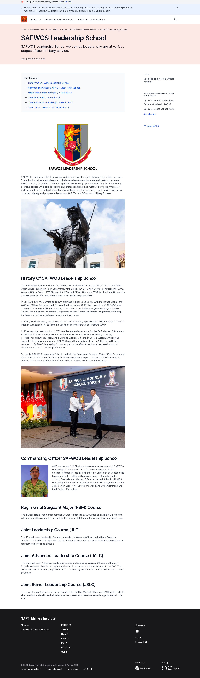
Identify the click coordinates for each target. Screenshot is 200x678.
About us (25, 625)
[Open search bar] (175, 19)
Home (23, 30)
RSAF (63, 638)
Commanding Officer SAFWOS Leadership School (54, 87)
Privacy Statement (54, 669)
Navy (63, 634)
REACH (86, 669)
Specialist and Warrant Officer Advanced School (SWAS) (159, 102)
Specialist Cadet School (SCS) (159, 108)
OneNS (64, 647)
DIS (62, 643)
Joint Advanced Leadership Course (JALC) (50, 102)
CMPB (64, 652)
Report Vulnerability (30, 669)
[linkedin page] (137, 631)
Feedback (139, 642)
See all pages (150, 114)
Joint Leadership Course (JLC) (44, 97)
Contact (138, 637)
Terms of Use (72, 669)
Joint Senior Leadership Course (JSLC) (48, 107)
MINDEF (64, 625)
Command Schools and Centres (44, 30)
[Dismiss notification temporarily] (177, 7)
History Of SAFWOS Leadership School (48, 82)
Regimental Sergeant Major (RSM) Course (50, 92)
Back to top (153, 125)
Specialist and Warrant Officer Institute (79, 30)
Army (63, 629)
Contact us (83, 19)
